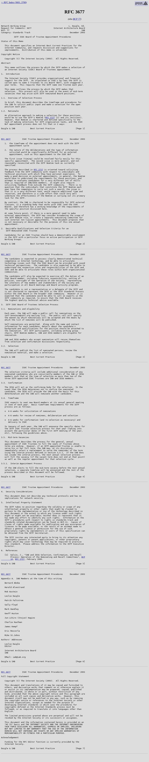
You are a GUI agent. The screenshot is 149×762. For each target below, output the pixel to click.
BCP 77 (76, 19)
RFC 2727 (50, 117)
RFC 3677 (5, 139)
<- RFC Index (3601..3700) (14, 2)
